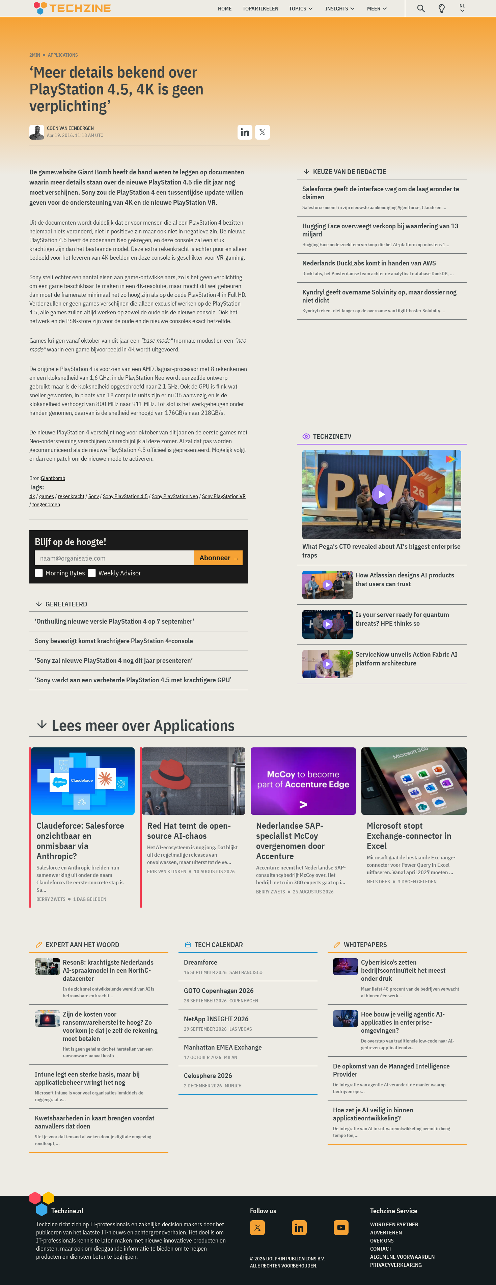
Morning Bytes (65, 572)
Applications (63, 55)
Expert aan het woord (82, 944)
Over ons (382, 1240)
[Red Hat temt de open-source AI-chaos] (193, 781)
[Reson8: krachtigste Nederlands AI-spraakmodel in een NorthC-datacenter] (47, 978)
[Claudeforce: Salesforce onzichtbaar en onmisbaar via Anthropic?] (83, 781)
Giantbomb (53, 478)
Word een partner (394, 1224)
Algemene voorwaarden (402, 1256)
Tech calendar (219, 944)
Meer (374, 8)
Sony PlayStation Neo (175, 496)
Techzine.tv (332, 436)
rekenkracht (71, 496)
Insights (336, 8)
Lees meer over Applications (143, 725)
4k (32, 496)
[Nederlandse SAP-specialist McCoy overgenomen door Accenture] (303, 781)
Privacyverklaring (396, 1264)
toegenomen (46, 504)
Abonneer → (219, 558)
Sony (93, 496)
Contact (380, 1248)
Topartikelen (260, 8)
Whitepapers (365, 944)
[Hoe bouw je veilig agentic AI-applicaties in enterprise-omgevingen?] (345, 1030)
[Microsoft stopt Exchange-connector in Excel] (414, 781)
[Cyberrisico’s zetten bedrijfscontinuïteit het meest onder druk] (345, 978)
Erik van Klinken (166, 871)
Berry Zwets (50, 899)
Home (225, 8)
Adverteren (386, 1232)
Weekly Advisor (120, 572)
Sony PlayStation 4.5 (125, 496)
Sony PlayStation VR (224, 496)
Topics (297, 8)
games (46, 496)
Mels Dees (378, 882)
